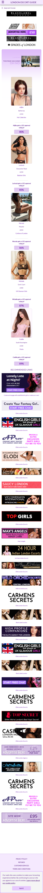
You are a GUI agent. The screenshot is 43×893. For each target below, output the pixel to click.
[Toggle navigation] (3, 2)
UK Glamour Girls (21, 291)
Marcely (21, 223)
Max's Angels (21, 541)
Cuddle (21, 339)
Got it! (21, 888)
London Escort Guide (23, 2)
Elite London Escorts (21, 413)
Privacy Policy (21, 859)
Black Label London (21, 622)
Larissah (21, 165)
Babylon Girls (21, 175)
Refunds (21, 862)
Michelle (21, 281)
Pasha (21, 349)
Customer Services (21, 866)
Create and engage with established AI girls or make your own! (21, 395)
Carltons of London (21, 233)
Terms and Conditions (21, 869)
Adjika (21, 107)
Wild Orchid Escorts (21, 588)
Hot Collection (21, 117)
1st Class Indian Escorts (21, 558)
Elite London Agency (21, 758)
